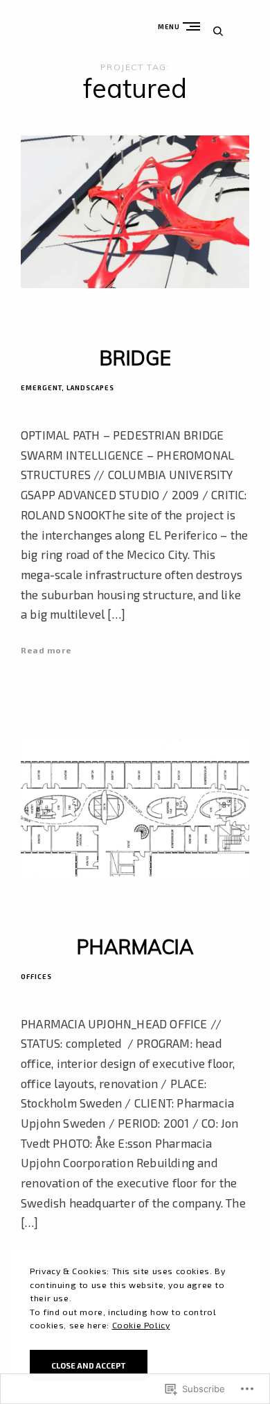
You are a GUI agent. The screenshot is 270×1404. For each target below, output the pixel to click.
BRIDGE (135, 358)
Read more (46, 650)
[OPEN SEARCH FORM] (218, 31)
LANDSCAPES (90, 388)
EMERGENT (41, 388)
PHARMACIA (135, 947)
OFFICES (36, 976)
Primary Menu (194, 26)
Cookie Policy (141, 1325)
